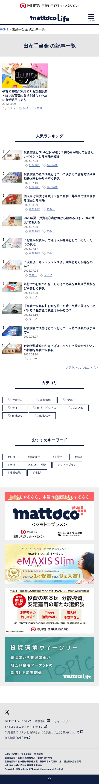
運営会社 (40, 721)
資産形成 (45, 400)
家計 (79, 457)
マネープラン (68, 464)
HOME (4, 29)
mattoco (17, 415)
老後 (12, 464)
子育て (58, 457)
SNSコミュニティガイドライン (24, 726)
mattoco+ (44, 415)
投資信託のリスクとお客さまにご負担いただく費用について (42, 732)
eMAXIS (78, 407)
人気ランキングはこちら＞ (82, 367)
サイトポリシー (64, 721)
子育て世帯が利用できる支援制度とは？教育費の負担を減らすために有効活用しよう (24, 96)
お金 (12, 457)
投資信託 (17, 400)
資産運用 (34, 457)
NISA (38, 472)
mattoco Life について (18, 721)
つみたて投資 (37, 464)
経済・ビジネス (32, 108)
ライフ (11, 108)
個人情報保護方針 (16, 737)
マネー (71, 400)
